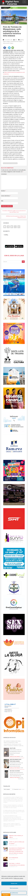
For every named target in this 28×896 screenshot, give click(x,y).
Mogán (8, 41)
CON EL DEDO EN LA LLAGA (14, 256)
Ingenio (4, 41)
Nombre (3, 190)
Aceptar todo (14, 883)
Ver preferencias (14, 892)
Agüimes (22, 39)
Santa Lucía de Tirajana (8, 43)
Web (2, 200)
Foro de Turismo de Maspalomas (10, 163)
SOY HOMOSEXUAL (13, 857)
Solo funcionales (14, 888)
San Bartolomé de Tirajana (16, 41)
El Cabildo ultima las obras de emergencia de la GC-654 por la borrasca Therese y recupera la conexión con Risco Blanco (13, 812)
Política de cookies (18, 878)
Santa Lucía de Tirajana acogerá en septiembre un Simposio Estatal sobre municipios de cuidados (12, 825)
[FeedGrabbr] (14, 779)
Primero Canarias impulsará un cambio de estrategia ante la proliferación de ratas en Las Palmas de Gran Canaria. (13, 806)
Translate (22, 789)
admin (16, 39)
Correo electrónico (6, 195)
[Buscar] (23, 261)
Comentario (4, 174)
